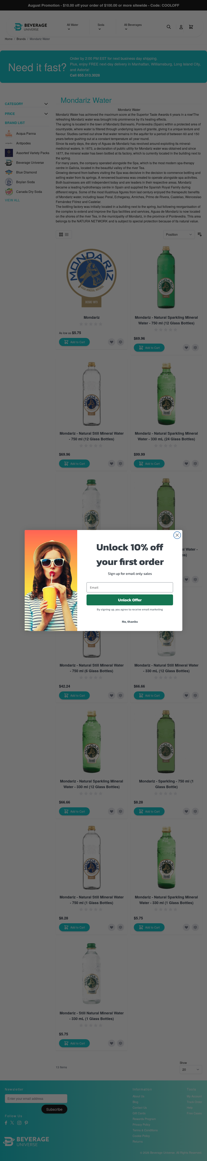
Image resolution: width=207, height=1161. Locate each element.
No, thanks (130, 621)
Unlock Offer (130, 600)
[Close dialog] (177, 535)
